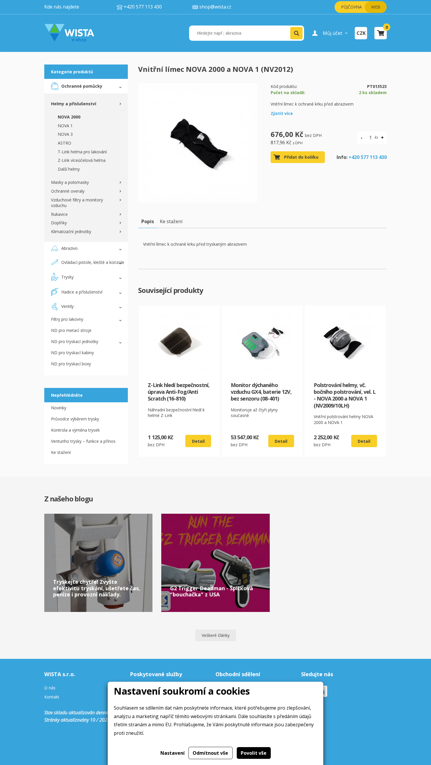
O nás (49, 688)
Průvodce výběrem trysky (75, 419)
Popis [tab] (147, 221)
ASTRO (64, 143)
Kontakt (51, 697)
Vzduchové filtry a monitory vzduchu (77, 202)
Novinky (58, 408)
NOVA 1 (65, 125)
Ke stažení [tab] (171, 221)
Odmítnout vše (210, 753)
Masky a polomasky (70, 182)
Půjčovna (351, 7)
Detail (198, 441)
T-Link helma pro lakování (82, 152)
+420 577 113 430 (368, 157)
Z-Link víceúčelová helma (82, 160)
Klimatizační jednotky (71, 231)
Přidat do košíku (301, 157)
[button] (296, 33)
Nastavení (172, 753)
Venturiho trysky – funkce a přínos (83, 441)
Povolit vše (254, 753)
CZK (361, 33)
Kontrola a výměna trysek (75, 430)
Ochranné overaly (67, 191)
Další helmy (69, 169)
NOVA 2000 (69, 117)
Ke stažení (61, 452)
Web (375, 7)
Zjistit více (282, 113)
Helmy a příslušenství (73, 103)
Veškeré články (216, 635)
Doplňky (59, 222)
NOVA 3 (65, 134)
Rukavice (59, 214)
